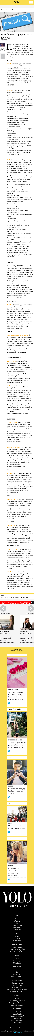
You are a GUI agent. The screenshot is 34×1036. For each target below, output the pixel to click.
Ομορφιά (17, 938)
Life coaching (17, 925)
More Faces (17, 963)
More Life (17, 929)
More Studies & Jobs (17, 991)
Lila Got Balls (17, 1012)
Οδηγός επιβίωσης (17, 983)
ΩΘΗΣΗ (9, 90)
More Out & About (17, 976)
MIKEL (9, 63)
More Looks (17, 940)
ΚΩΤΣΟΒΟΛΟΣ (11, 361)
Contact (21, 1028)
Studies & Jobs (5, 10)
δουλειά (23, 597)
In (17, 972)
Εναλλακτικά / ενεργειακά (17, 1000)
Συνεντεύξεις (17, 961)
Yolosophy (17, 1018)
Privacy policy (14, 1028)
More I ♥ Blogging (17, 1020)
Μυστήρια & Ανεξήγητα (17, 1002)
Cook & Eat (17, 974)
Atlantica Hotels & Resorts (14, 447)
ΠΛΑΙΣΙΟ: (10, 305)
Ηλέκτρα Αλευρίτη (2, 50)
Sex (17, 923)
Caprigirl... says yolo (17, 1016)
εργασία (7, 597)
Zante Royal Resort (12, 422)
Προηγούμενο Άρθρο (5, 613)
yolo (2, 597)
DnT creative (23, 1031)
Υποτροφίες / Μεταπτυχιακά (17, 989)
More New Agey (17, 1005)
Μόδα (17, 936)
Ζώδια (17, 998)
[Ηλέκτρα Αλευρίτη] (2, 45)
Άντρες (17, 919)
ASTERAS (10, 473)
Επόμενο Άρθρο (30, 613)
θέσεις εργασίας (15, 597)
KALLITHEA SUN (12, 499)
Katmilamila (17, 1014)
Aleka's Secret (17, 1022)
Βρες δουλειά (15, 10)
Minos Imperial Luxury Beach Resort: (17, 335)
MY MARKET (11, 386)
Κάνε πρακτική (17, 987)
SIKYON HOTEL (12, 549)
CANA (9, 160)
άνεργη (28, 597)
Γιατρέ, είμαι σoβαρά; (17, 949)
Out (17, 970)
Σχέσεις (17, 921)
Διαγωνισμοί (17, 927)
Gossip (17, 958)
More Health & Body (17, 951)
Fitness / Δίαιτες (17, 947)
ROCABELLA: (11, 525)
